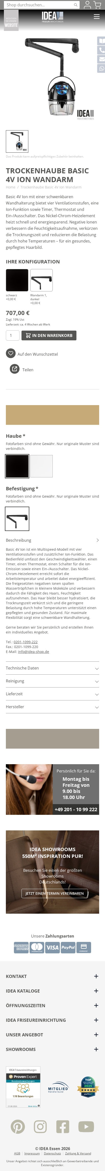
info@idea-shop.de (33, 651)
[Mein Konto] (87, 5)
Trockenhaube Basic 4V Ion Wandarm (51, 187)
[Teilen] (15, 369)
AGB (17, 1153)
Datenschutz (52, 1153)
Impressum (32, 1153)
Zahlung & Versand (78, 1153)
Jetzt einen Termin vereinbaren (55, 893)
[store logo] (52, 17)
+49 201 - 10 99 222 (76, 809)
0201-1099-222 (26, 642)
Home (10, 187)
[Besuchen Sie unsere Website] (11, 20)
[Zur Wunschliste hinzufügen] (11, 353)
